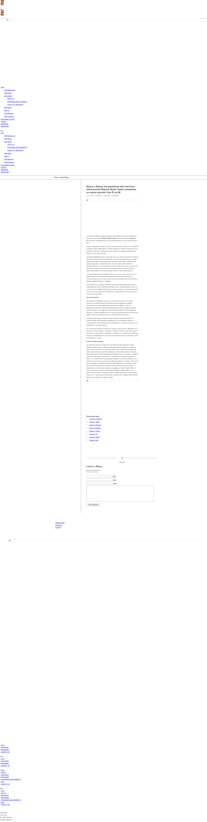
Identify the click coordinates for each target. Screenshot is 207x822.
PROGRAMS (5, 750)
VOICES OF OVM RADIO (15, 105)
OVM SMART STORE (7, 119)
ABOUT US (10, 99)
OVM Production (9, 116)
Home (2, 745)
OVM (2, 87)
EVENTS (3, 122)
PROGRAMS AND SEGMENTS (17, 102)
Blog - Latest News (61, 177)
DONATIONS (5, 126)
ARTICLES (58, 525)
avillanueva (116, 195)
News (2, 782)
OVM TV (6, 110)
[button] (103, 9)
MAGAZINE (4, 124)
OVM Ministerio (9, 113)
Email (115, 480)
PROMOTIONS (60, 523)
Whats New (107, 195)
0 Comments (98, 195)
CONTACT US (5, 752)
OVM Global (8, 93)
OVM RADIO (8, 96)
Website (115, 483)
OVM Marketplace (9, 90)
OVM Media (7, 107)
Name (115, 476)
